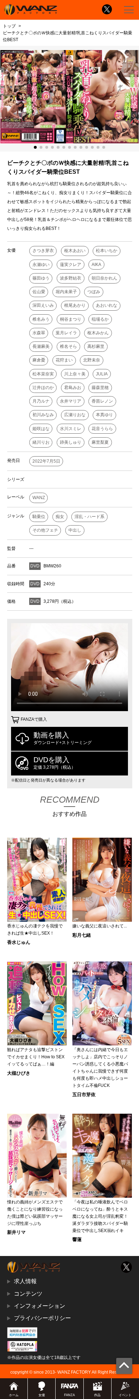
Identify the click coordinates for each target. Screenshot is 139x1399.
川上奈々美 (75, 373)
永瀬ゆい (41, 264)
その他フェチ (45, 530)
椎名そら (68, 346)
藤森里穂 (100, 387)
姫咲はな (41, 428)
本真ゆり (104, 414)
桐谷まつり (70, 319)
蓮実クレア (70, 264)
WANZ (38, 497)
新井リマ (16, 1232)
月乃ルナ (41, 401)
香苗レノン (102, 401)
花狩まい (64, 360)
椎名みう (41, 319)
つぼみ (93, 291)
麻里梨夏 (100, 442)
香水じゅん (18, 942)
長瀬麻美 (41, 346)
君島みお (72, 387)
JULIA (102, 373)
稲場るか (100, 319)
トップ (9, 26)
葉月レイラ (66, 332)
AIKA (96, 264)
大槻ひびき (18, 1073)
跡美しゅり (70, 442)
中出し (74, 530)
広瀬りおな (75, 414)
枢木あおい (75, 250)
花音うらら (102, 428)
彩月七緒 (81, 935)
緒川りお (41, 442)
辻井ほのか (43, 387)
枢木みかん (98, 332)
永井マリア (70, 401)
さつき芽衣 (43, 250)
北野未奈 (91, 360)
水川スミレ (70, 428)
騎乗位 (38, 516)
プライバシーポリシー (42, 1318)
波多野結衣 (70, 278)
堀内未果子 (66, 291)
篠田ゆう (41, 278)
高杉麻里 (95, 346)
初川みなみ (43, 414)
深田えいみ (43, 305)
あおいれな (106, 305)
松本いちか (106, 250)
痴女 (60, 516)
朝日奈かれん (104, 278)
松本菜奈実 (43, 373)
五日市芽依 (84, 1094)
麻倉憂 (38, 360)
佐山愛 (38, 291)
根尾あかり (75, 305)
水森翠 (38, 332)
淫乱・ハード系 (89, 516)
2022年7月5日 (46, 461)
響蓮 (77, 1239)
